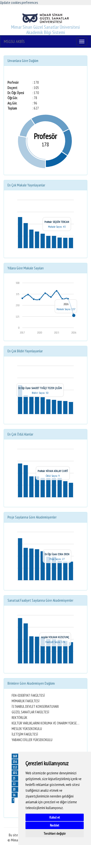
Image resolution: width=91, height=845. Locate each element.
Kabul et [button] (55, 817)
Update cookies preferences (19, 2)
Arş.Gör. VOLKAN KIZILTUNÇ (55, 637)
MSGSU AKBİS (14, 41)
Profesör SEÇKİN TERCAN (56, 222)
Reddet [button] (54, 825)
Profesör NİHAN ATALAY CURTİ (53, 471)
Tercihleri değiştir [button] (55, 833)
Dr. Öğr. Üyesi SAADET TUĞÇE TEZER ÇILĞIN (40, 388)
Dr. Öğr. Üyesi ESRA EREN (57, 554)
